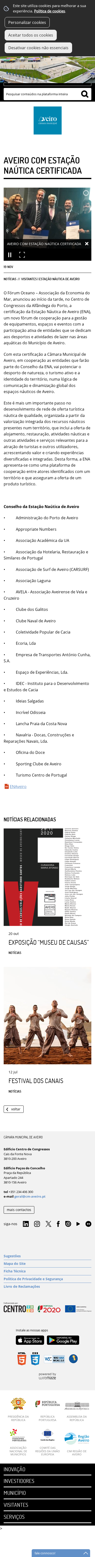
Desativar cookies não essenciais (38, 47)
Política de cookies (49, 11)
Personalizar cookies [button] (27, 22)
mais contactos (19, 1209)
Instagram (37, 1224)
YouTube (78, 1225)
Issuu (68, 1224)
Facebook (58, 1224)
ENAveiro (18, 786)
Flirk (88, 1224)
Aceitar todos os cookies (30, 35)
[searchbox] (47, 94)
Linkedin (26, 1224)
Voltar (15, 1109)
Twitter (48, 1224)
